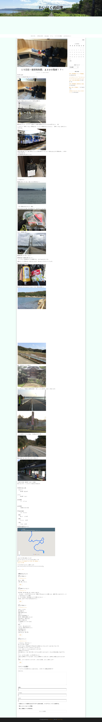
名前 (19, 687)
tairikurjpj (47, 72)
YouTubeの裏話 (58, 36)
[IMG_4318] (31, 112)
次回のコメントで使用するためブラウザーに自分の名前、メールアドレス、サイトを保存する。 (39, 703)
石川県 (23, 569)
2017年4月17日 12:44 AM (22, 641)
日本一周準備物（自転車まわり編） (76, 83)
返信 (20, 584)
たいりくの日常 (51, 7)
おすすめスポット (67, 36)
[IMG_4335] (31, 376)
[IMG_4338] (31, 446)
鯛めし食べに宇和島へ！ (74, 87)
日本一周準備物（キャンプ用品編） (76, 73)
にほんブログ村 (20, 562)
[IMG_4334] (31, 353)
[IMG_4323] (31, 220)
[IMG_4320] (31, 139)
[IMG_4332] (31, 298)
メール (20, 692)
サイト (19, 698)
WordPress (50, 719)
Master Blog (59, 719)
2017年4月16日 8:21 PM (22, 590)
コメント (20, 671)
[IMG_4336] (31, 400)
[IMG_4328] (31, 243)
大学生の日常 (40, 36)
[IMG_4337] (31, 422)
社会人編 (46, 36)
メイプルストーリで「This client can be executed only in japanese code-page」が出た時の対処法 (77, 79)
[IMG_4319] (31, 89)
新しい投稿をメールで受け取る (25, 708)
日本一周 (33, 36)
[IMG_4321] (31, 166)
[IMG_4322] (31, 193)
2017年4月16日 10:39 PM (22, 607)
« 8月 (70, 60)
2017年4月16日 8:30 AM (22, 578)
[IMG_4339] (31, 470)
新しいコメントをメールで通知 (25, 706)
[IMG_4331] (31, 275)
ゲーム (51, 36)
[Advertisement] (51, 25)
